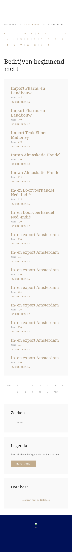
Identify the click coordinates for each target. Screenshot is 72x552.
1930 (19, 141)
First (10, 385)
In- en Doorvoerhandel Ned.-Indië (32, 192)
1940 (19, 119)
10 (40, 392)
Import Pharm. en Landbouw (28, 90)
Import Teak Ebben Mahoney (29, 135)
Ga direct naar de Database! (36, 499)
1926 (19, 309)
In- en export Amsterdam (35, 234)
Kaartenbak (32, 25)
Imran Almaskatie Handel (35, 155)
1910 (19, 159)
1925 (19, 292)
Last (55, 392)
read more (23, 464)
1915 (19, 177)
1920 (19, 221)
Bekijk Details (21, 102)
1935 (19, 97)
